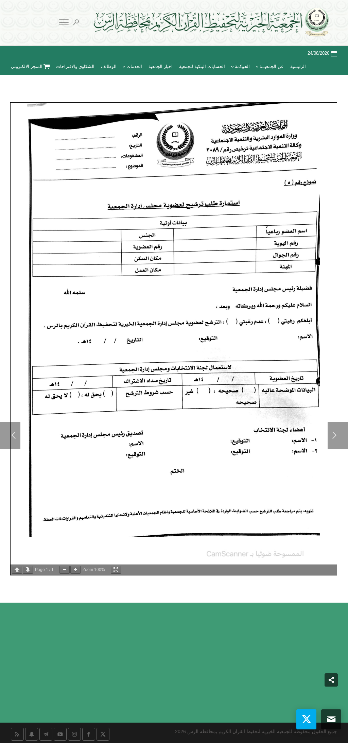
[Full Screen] (116, 570)
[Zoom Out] (64, 570)
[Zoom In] (75, 570)
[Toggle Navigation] (64, 23)
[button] (331, 697)
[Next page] (28, 570)
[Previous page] (17, 570)
